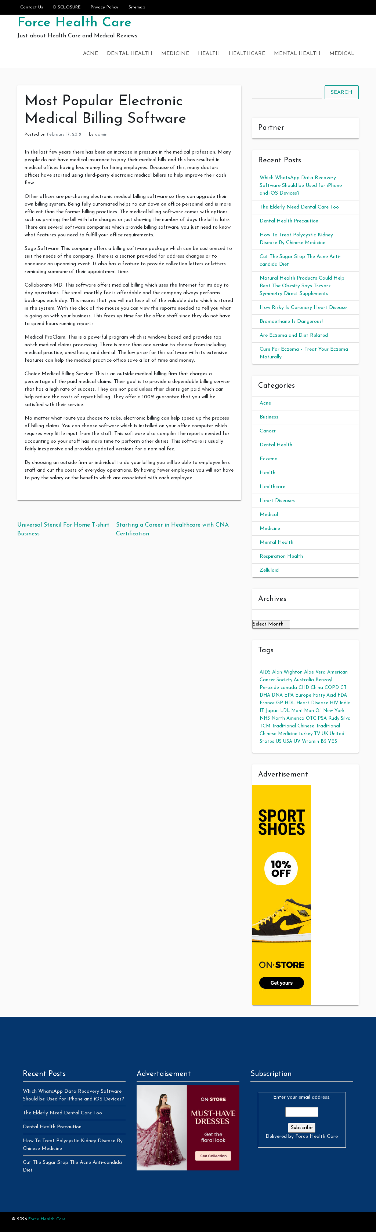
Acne (90, 53)
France (267, 703)
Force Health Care (74, 23)
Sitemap (137, 7)
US (279, 741)
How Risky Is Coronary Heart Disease (303, 307)
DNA (277, 695)
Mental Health (297, 53)
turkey (305, 733)
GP (279, 703)
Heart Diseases (277, 501)
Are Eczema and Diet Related (294, 335)
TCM (265, 726)
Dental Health (129, 53)
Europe (303, 695)
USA (287, 741)
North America (287, 718)
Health (209, 53)
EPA (289, 695)
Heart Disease (312, 703)
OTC (311, 718)
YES (332, 741)
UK (325, 733)
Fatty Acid (324, 695)
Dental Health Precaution (289, 221)
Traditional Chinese (293, 726)
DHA (265, 695)
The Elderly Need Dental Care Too (299, 207)
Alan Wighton (287, 672)
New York (333, 710)
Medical (341, 53)
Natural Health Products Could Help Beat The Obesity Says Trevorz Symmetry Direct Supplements (302, 286)
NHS (265, 718)
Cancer (268, 431)
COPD (332, 687)
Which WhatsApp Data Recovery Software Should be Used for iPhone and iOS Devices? (301, 185)
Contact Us (31, 7)
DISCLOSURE (66, 7)
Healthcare (247, 53)
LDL (285, 710)
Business (269, 417)
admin (101, 134)
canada (289, 687)
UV (297, 741)
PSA (322, 718)
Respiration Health (281, 556)
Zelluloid (269, 570)
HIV (334, 703)
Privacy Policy (104, 7)
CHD (304, 687)
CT (343, 687)
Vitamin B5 (314, 741)
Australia (304, 680)
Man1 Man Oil (306, 710)
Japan (272, 710)
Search (341, 92)
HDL (290, 703)
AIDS (265, 672)
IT (262, 710)
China (317, 687)
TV (317, 733)
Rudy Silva (339, 718)
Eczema (269, 459)
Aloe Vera (315, 672)
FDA (342, 695)
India (345, 703)
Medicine (175, 53)
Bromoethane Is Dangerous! (291, 321)
